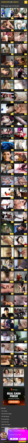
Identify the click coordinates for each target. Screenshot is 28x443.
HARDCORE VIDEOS (10, 2)
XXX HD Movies (5, 416)
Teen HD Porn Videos (6, 413)
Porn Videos (4, 411)
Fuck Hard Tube (5, 419)
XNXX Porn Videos (5, 424)
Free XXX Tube (5, 422)
